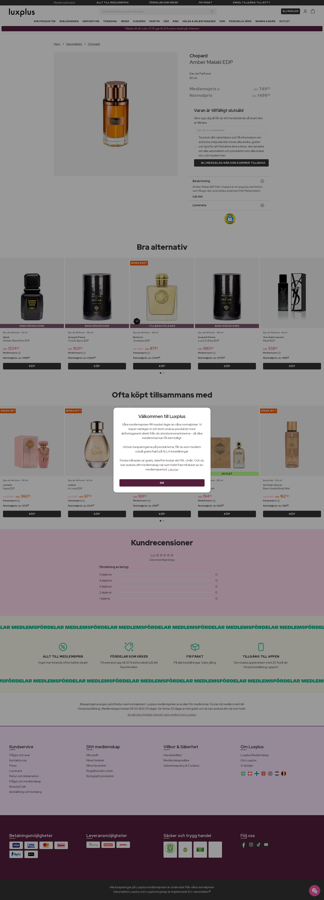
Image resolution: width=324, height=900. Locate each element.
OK (162, 482)
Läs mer (173, 469)
